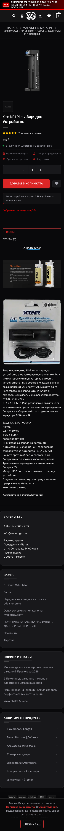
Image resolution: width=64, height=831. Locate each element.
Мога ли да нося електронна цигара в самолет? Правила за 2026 (28, 669)
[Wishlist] (49, 16)
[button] (5, 15)
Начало (12, 28)
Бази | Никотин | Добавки (22, 737)
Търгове (9, 640)
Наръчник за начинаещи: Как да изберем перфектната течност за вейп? (30, 692)
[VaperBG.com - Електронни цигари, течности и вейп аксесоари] (31, 16)
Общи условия (47, 806)
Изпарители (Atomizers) (22, 762)
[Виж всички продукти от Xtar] (8, 107)
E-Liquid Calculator (16, 585)
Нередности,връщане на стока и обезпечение (25, 601)
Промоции (10, 633)
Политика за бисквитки (21, 806)
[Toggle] (56, 728)
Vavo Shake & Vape (16, 701)
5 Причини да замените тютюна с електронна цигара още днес (26, 680)
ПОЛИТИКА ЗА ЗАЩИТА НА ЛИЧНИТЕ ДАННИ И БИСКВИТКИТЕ (28, 624)
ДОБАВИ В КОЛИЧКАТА (26, 183)
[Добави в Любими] (56, 183)
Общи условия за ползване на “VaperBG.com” (23, 612)
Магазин (29, 28)
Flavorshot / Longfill (20, 729)
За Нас (8, 592)
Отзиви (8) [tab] (9, 239)
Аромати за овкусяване (21, 745)
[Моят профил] (40, 16)
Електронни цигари (18, 754)
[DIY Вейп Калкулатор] (22, 15)
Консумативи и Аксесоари (24, 31)
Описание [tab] (9, 232)
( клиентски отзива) (30, 133)
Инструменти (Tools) (20, 779)
